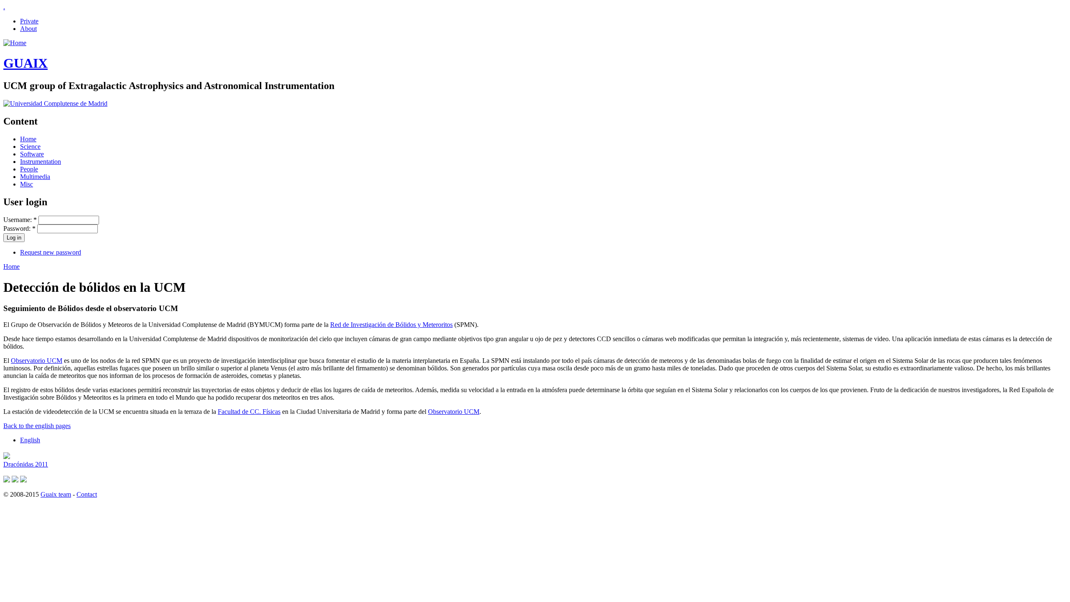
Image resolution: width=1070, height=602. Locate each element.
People (29, 169)
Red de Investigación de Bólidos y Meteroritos (391, 324)
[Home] (14, 42)
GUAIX (25, 63)
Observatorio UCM (36, 360)
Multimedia (35, 176)
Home (28, 139)
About (28, 28)
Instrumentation (40, 161)
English (30, 440)
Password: (19, 228)
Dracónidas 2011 (25, 464)
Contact (86, 494)
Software (32, 154)
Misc (26, 184)
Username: (20, 219)
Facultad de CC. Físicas (249, 411)
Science (30, 146)
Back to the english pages (37, 425)
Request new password (50, 252)
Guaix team (56, 494)
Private (29, 21)
